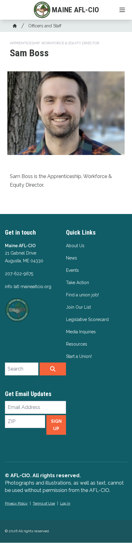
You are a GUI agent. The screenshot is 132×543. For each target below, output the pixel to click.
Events (72, 270)
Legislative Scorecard (87, 319)
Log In (65, 503)
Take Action (77, 282)
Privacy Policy (16, 503)
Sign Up (56, 425)
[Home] (14, 25)
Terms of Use (44, 503)
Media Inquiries (81, 331)
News (71, 258)
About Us (75, 245)
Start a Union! (79, 356)
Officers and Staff (44, 25)
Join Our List (78, 307)
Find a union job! (82, 294)
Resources (76, 344)
